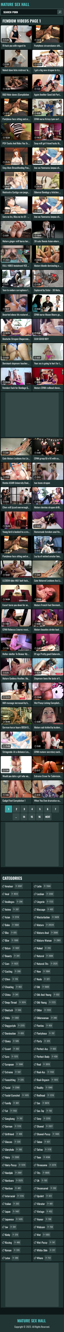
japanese (14, 1219)
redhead (45, 1095)
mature (45, 925)
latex (11, 1258)
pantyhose (45, 1033)
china (11, 994)
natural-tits (47, 964)
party (43, 1041)
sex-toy (44, 1111)
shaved (45, 1126)
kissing (12, 1242)
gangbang (13, 1118)
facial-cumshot (17, 1095)
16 (39, 817)
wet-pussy (46, 1242)
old (43, 987)
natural (45, 956)
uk (42, 1180)
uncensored (46, 1188)
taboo (43, 1142)
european (14, 1064)
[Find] (59, 12)
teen (43, 1157)
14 (24, 817)
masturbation (48, 917)
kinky (11, 1235)
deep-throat (15, 1002)
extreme (13, 1072)
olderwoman (47, 1018)
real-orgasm (47, 1080)
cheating (13, 987)
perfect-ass (46, 1049)
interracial (14, 1196)
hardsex (13, 1188)
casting (12, 971)
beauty (12, 956)
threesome (46, 1165)
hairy (12, 1157)
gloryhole (13, 1149)
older (44, 1010)
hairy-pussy (15, 1165)
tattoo (44, 1149)
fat (11, 1111)
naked (43, 948)
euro (11, 1056)
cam (11, 964)
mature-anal (47, 933)
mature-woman (49, 940)
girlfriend (13, 1134)
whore (44, 1258)
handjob (13, 1173)
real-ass (45, 1072)
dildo (12, 1018)
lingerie (45, 902)
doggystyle (15, 1025)
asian (12, 917)
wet (43, 1235)
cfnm (11, 979)
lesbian (45, 894)
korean (12, 1250)
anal (11, 894)
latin (43, 886)
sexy (43, 1118)
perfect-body (47, 1056)
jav (10, 1227)
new (43, 971)
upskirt (44, 1196)
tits (43, 1173)
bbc (11, 933)
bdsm (12, 948)
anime (12, 909)
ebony (12, 1041)
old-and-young (48, 994)
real (43, 1064)
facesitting (14, 1080)
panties (44, 1025)
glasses (12, 1142)
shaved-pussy (48, 1134)
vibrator (45, 1204)
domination (14, 1033)
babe (12, 925)
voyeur (44, 1219)
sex (43, 1103)
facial (12, 1087)
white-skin (46, 1250)
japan (12, 1211)
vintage (44, 1211)
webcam (45, 1227)
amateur (13, 886)
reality (44, 1087)
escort (12, 1049)
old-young (46, 1002)
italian (12, 1204)
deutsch (13, 1010)
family (12, 1103)
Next (47, 817)
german (13, 1126)
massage (45, 909)
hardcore (14, 1180)
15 (32, 817)
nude (43, 979)
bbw (11, 940)
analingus (13, 902)
